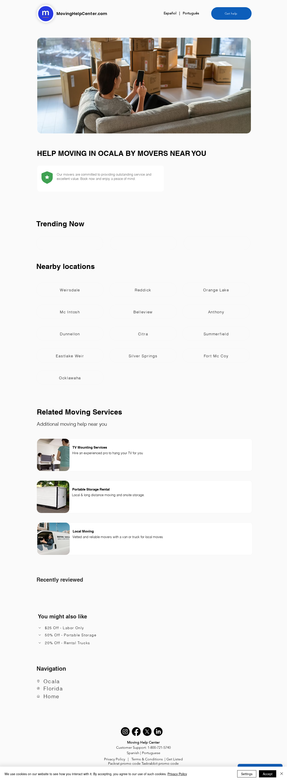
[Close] (281, 773)
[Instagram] (125, 731)
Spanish (133, 753)
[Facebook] (136, 731)
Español (170, 13)
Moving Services (93, 412)
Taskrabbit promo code (160, 763)
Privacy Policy (114, 759)
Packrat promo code (124, 763)
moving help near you (83, 424)
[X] (147, 731)
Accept (267, 774)
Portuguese (151, 753)
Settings (246, 774)
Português (191, 13)
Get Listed (174, 759)
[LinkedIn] (158, 731)
